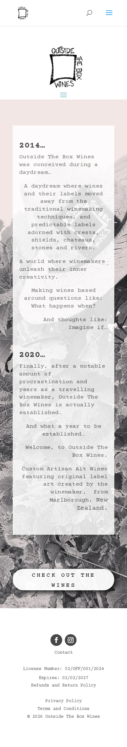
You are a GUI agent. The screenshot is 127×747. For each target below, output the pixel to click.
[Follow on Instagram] (71, 640)
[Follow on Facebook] (56, 640)
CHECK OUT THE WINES (63, 580)
